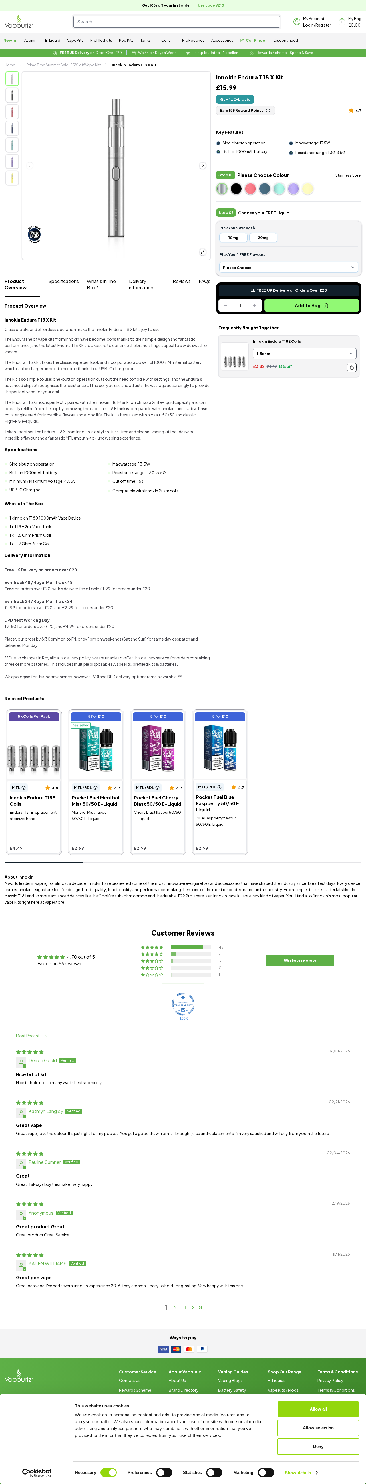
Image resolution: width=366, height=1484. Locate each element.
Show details (298, 1472)
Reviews (182, 281)
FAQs (204, 281)
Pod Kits (126, 40)
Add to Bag (308, 305)
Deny (318, 1446)
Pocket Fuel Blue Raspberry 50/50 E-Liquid (215, 720)
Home (10, 65)
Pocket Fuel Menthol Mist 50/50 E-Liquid (91, 717)
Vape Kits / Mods (283, 1390)
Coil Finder (256, 40)
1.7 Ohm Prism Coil (33, 543)
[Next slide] (203, 166)
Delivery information (141, 284)
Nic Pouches (193, 40)
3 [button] (185, 1307)
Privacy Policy (330, 1380)
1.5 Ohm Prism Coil (33, 535)
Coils (165, 40)
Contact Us (129, 1380)
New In (9, 40)
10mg (233, 237)
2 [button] (175, 1307)
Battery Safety (232, 1390)
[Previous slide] (30, 166)
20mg (263, 237)
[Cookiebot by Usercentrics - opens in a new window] (37, 1473)
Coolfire (106, 895)
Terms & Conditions (336, 1390)
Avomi (29, 40)
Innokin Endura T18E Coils (33, 714)
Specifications (63, 281)
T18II (22, 895)
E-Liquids (276, 1380)
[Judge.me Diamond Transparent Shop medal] (183, 1004)
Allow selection (318, 1427)
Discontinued (286, 40)
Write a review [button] (300, 960)
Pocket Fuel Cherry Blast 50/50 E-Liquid (158, 717)
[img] (29, 1052)
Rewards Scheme (135, 1390)
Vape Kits (75, 40)
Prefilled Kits (101, 40)
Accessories (222, 40)
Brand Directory (184, 1390)
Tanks (145, 40)
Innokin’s (322, 895)
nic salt (154, 414)
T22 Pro (184, 895)
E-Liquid (52, 40)
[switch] (164, 1472)
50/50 (168, 414)
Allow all (318, 1409)
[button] (352, 110)
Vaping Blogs (230, 1380)
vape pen (81, 362)
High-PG (13, 421)
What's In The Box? (101, 284)
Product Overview (16, 284)
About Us (177, 1380)
